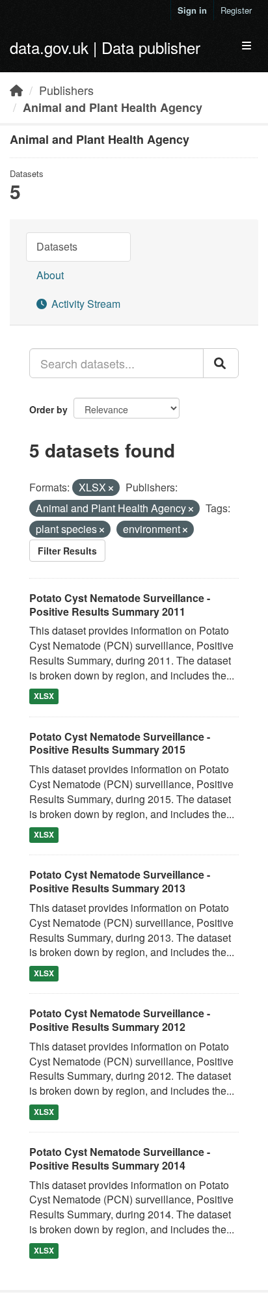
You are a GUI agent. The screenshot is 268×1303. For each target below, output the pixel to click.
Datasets (56, 246)
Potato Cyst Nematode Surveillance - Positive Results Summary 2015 (119, 743)
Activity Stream (84, 303)
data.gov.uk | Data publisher (105, 47)
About (50, 274)
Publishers (66, 89)
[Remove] (111, 488)
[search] (221, 363)
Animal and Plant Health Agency (112, 107)
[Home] (16, 89)
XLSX (44, 696)
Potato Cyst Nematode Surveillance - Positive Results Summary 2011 (119, 604)
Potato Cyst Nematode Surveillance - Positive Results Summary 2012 (119, 1020)
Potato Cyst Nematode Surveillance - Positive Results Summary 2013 (119, 881)
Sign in (192, 10)
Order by (48, 409)
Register (236, 10)
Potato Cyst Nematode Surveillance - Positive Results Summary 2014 (119, 1158)
